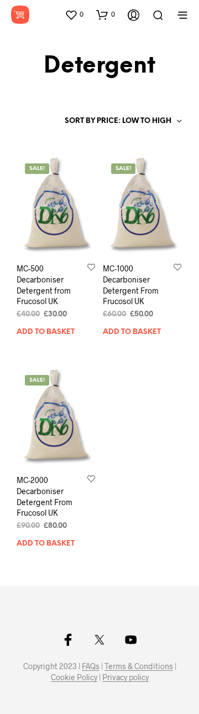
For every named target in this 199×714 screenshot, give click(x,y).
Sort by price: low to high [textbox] (118, 121)
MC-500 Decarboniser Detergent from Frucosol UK (44, 285)
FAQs (91, 666)
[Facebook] (68, 639)
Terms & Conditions (138, 666)
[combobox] (122, 121)
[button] (74, 14)
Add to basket (46, 332)
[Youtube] (131, 639)
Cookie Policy (74, 677)
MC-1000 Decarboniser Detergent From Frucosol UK (131, 285)
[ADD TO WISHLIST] (91, 268)
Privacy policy (125, 677)
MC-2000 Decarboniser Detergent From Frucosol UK (44, 496)
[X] (99, 639)
